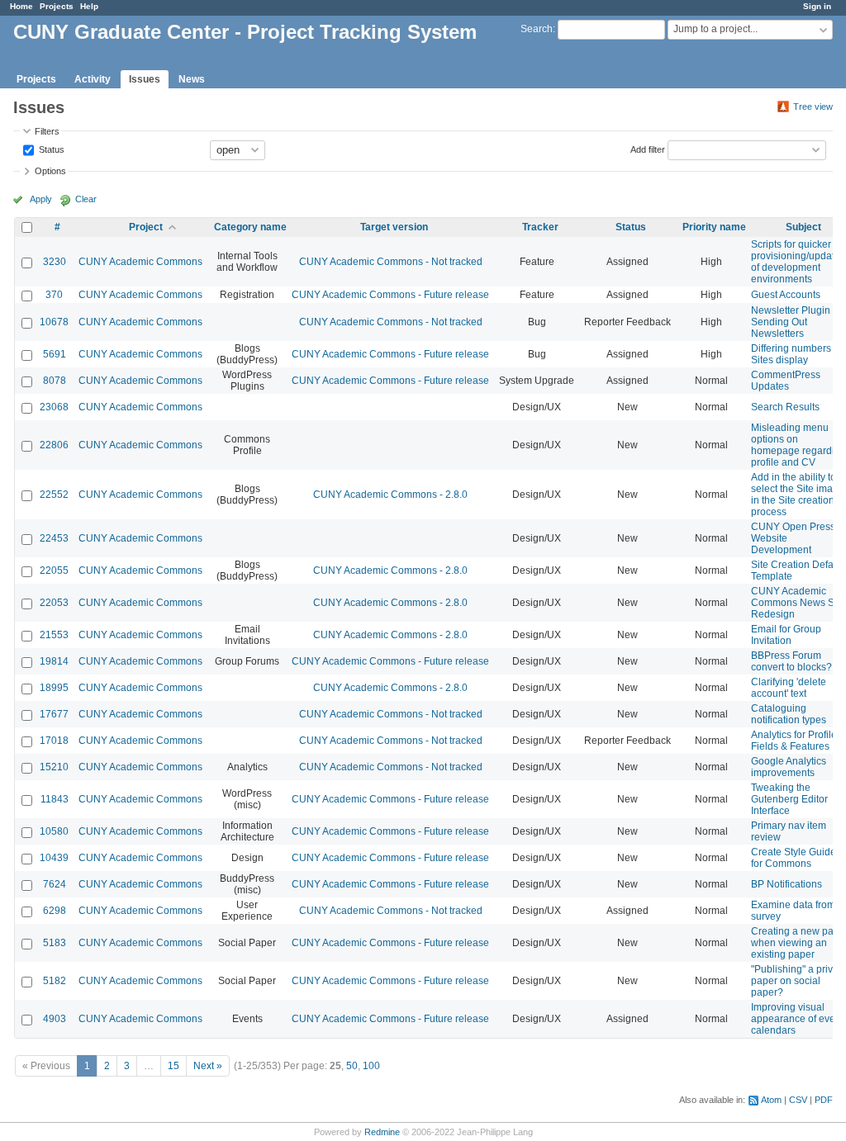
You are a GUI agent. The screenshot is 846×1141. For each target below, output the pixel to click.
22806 (54, 445)
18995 (54, 688)
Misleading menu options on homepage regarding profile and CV (798, 445)
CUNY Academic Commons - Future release (390, 295)
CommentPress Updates (785, 380)
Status (50, 149)
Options (50, 171)
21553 (54, 635)
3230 (54, 261)
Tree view (813, 106)
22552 (54, 494)
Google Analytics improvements (788, 767)
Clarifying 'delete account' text (788, 687)
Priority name (714, 227)
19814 (54, 661)
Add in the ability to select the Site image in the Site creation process (797, 494)
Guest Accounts (785, 295)
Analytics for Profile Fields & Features (794, 740)
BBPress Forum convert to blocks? (791, 661)
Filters (47, 131)
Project (146, 227)
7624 (54, 884)
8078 (54, 380)
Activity (92, 79)
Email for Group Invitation (786, 634)
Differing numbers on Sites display (798, 354)
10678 (54, 322)
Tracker (540, 227)
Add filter (647, 149)
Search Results (785, 407)
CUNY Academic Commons (140, 261)
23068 (54, 407)
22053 (54, 602)
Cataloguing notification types (788, 714)
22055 (54, 570)
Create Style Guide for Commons (793, 857)
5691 (54, 354)
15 (173, 1066)
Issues (144, 79)
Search (536, 29)
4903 (54, 1019)
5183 (54, 943)
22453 (54, 538)
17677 (54, 714)
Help (89, 6)
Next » (207, 1066)
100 (371, 1066)
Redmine (382, 1132)
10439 (54, 858)
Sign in (817, 6)
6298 (54, 910)
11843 (54, 799)
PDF (824, 1100)
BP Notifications (786, 884)
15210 (54, 767)
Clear (86, 199)
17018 (54, 740)
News (191, 79)
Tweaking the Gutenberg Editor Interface (789, 799)
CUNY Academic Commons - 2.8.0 (390, 494)
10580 (54, 831)
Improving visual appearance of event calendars (797, 1018)
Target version (394, 227)
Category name (250, 227)
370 (54, 295)
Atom (771, 1100)
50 (352, 1066)
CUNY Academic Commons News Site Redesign (798, 602)
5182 (54, 981)
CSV (798, 1100)
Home (21, 6)
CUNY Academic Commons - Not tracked (390, 261)
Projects (57, 6)
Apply (41, 199)
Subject (803, 227)
